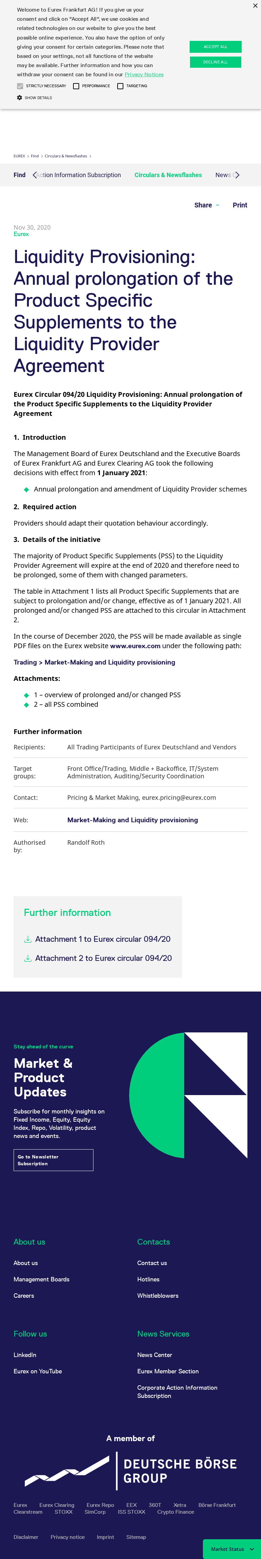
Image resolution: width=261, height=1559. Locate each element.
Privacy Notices (144, 74)
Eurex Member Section (168, 1371)
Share (204, 205)
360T (156, 1505)
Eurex (19, 155)
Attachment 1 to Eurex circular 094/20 (103, 939)
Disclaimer (27, 1537)
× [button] (255, 6)
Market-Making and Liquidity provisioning (132, 820)
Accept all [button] (216, 47)
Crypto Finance (175, 1512)
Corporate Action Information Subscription (64, 174)
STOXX (64, 1512)
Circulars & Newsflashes (66, 155)
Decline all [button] (215, 62)
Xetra (181, 1505)
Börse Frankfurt (217, 1505)
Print (240, 205)
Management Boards (41, 1279)
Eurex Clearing (57, 1505)
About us (26, 1262)
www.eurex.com (135, 646)
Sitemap (136, 1537)
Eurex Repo (101, 1505)
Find (35, 155)
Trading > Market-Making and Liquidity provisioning (94, 662)
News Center (154, 1354)
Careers (24, 1295)
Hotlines (148, 1279)
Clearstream (29, 1512)
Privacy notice (68, 1537)
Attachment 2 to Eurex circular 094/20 (103, 958)
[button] (20, 86)
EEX (132, 1505)
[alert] (130, 54)
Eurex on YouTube (38, 1371)
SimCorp (96, 1512)
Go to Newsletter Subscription (38, 1160)
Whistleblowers (157, 1295)
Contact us (152, 1262)
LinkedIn (25, 1354)
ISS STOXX (132, 1512)
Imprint (106, 1537)
